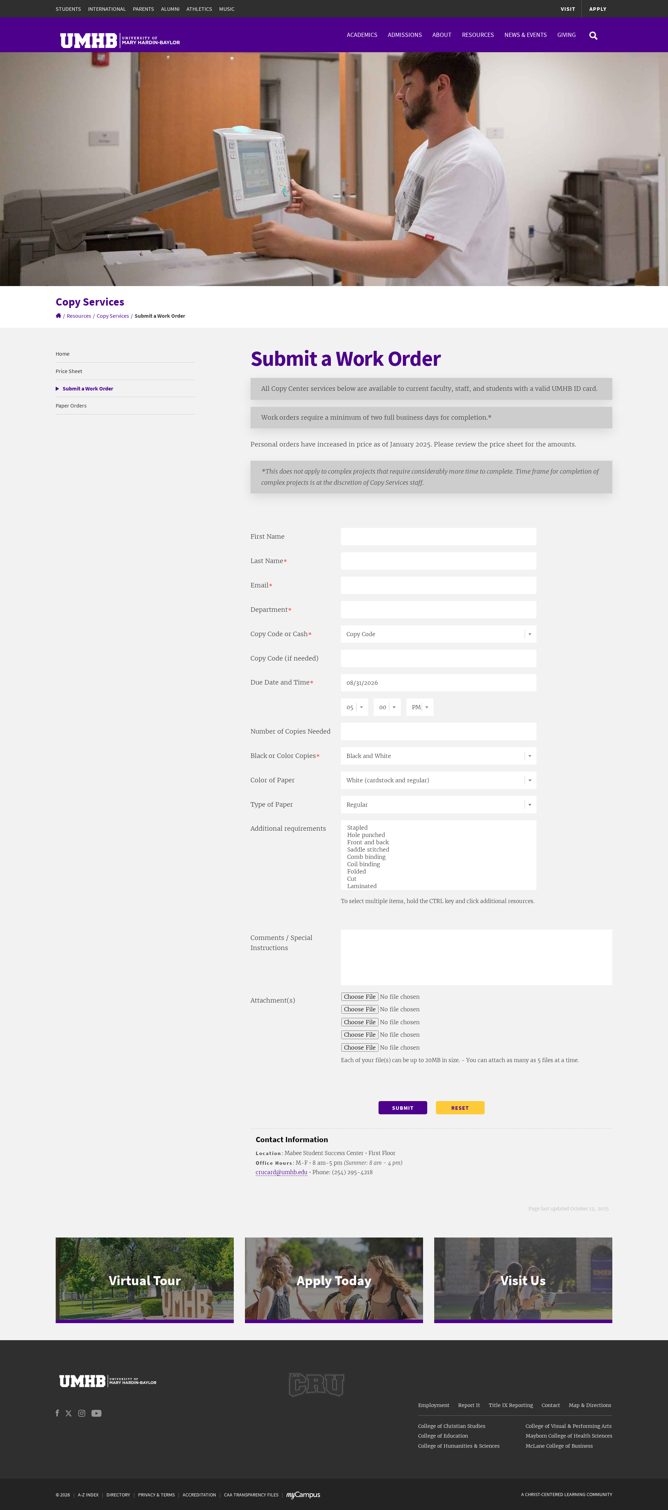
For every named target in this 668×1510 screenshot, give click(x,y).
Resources (478, 35)
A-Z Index (88, 1495)
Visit (568, 8)
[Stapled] (441, 827)
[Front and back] (441, 842)
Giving (566, 35)
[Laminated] (441, 886)
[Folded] (441, 871)
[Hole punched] (441, 835)
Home (63, 353)
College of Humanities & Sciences (459, 1446)
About (442, 35)
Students (68, 8)
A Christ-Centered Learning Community (566, 1494)
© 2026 (63, 1495)
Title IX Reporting (511, 1405)
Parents (143, 8)
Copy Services (113, 315)
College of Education (443, 1436)
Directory (118, 1495)
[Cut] (441, 879)
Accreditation (199, 1495)
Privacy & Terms (156, 1495)
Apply (597, 8)
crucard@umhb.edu (282, 1172)
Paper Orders (71, 405)
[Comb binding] (441, 857)
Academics (362, 35)
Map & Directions (590, 1405)
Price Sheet (69, 370)
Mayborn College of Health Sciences (569, 1436)
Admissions (405, 35)
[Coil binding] (441, 864)
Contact (551, 1405)
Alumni (170, 8)
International (107, 8)
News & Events (525, 35)
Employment (434, 1405)
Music (226, 8)
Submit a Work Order (88, 388)
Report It (469, 1405)
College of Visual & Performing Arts (569, 1426)
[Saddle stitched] (441, 849)
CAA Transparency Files (251, 1495)
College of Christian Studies (451, 1426)
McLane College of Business (559, 1446)
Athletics (199, 8)
